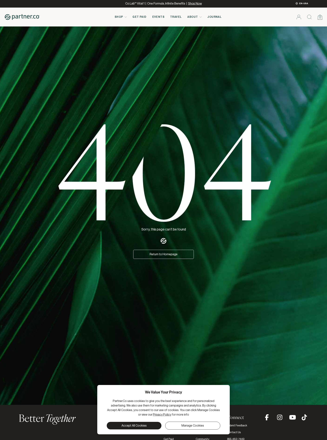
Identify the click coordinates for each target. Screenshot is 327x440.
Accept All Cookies (134, 425)
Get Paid (139, 17)
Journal (214, 17)
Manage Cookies (192, 425)
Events (158, 17)
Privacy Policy (162, 414)
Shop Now (195, 3)
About (192, 17)
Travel (176, 17)
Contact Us (234, 432)
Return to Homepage (164, 254)
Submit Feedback (237, 425)
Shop (119, 17)
